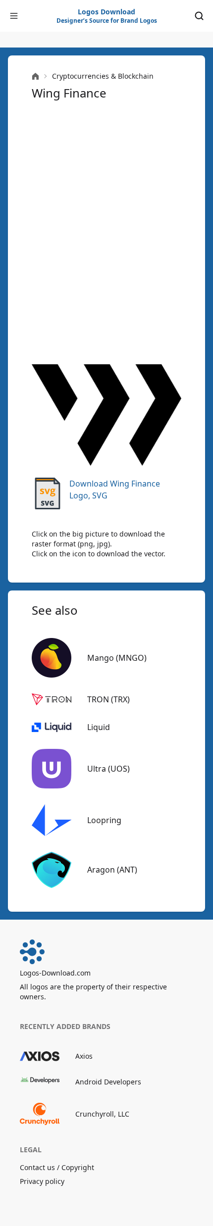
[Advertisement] (106, 231)
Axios (84, 1056)
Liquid (98, 727)
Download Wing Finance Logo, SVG (114, 489)
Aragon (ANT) (112, 869)
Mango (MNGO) (117, 657)
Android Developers (108, 1081)
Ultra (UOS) (108, 768)
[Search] (199, 16)
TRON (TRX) (108, 699)
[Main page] (35, 76)
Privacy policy (42, 1181)
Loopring (104, 820)
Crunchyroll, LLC (102, 1114)
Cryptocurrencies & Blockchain (103, 76)
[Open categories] (14, 16)
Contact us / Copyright (57, 1167)
